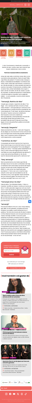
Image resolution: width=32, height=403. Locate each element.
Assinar (11, 255)
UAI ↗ (29, 1)
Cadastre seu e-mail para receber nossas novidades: (11, 246)
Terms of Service (17, 401)
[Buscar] (25, 4)
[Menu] (28, 4)
